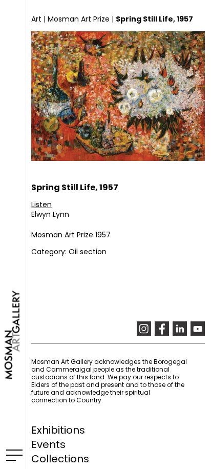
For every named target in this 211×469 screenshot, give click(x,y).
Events (48, 444)
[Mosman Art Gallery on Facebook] (162, 328)
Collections (60, 459)
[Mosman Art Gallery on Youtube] (198, 328)
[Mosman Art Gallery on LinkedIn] (180, 328)
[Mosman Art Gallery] (12, 234)
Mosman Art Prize (79, 19)
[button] (41, 204)
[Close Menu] (12, 454)
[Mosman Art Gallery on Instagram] (144, 328)
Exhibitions (58, 430)
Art (36, 19)
